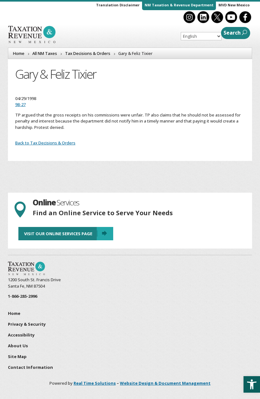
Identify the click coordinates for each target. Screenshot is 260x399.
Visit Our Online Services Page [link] (58, 233)
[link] (252, 384)
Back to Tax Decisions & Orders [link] (45, 143)
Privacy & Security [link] (27, 324)
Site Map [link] (17, 356)
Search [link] (232, 32)
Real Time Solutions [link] (95, 383)
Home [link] (14, 313)
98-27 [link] (20, 104)
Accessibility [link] (21, 335)
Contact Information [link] (30, 367)
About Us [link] (18, 346)
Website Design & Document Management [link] (165, 383)
